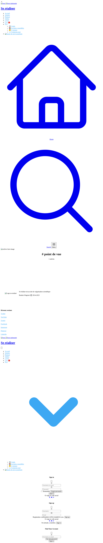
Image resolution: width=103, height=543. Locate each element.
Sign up (67, 517)
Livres (7, 20)
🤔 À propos (13, 30)
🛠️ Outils (12, 26)
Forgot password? (56, 491)
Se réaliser (8, 8)
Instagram (4, 327)
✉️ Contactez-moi (15, 32)
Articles (7, 15)
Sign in (51, 493)
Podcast (7, 17)
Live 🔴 (7, 22)
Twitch (3, 320)
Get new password (51, 539)
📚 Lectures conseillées (16, 28)
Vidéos (7, 19)
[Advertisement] (51, 275)
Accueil (7, 13)
